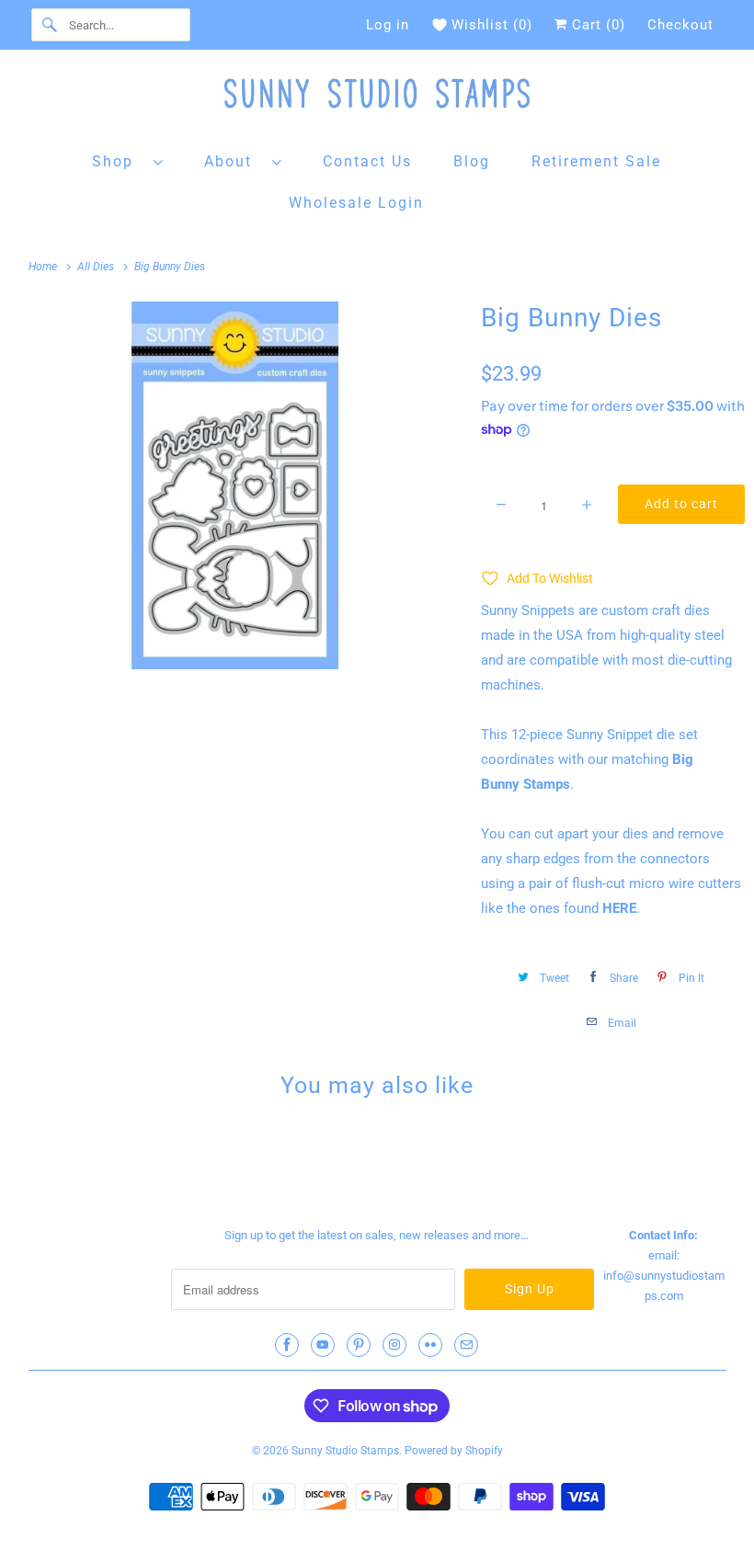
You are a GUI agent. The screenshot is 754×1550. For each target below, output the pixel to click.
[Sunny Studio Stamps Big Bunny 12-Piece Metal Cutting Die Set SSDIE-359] (236, 485)
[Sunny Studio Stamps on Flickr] (430, 1345)
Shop (118, 161)
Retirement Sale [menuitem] (596, 161)
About (233, 161)
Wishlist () (491, 25)
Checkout (680, 25)
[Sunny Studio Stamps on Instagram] (394, 1345)
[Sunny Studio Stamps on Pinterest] (359, 1345)
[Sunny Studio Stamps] (377, 98)
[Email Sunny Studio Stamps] (466, 1345)
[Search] (49, 24)
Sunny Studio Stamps (345, 1450)
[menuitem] (128, 160)
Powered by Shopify (454, 1450)
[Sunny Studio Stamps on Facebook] (287, 1345)
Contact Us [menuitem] (367, 161)
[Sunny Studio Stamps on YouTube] (323, 1345)
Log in (387, 25)
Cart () (596, 25)
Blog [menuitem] (471, 161)
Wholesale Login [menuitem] (356, 202)
